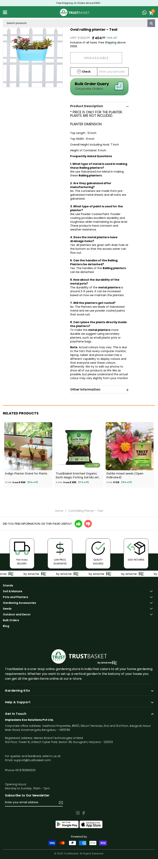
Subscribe (61, 803)
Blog (6, 626)
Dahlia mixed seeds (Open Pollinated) (125, 475)
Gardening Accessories (19, 603)
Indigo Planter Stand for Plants (26, 473)
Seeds (7, 609)
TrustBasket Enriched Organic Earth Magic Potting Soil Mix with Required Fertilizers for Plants (78, 475)
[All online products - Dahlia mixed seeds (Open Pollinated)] (130, 446)
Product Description (86, 106)
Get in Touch (15, 714)
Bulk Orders (11, 620)
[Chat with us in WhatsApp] (145, 13)
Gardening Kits (17, 691)
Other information (85, 389)
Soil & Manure (12, 591)
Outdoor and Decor (17, 614)
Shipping (110, 42)
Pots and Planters (15, 597)
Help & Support (17, 702)
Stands (8, 585)
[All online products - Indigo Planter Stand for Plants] (28, 446)
